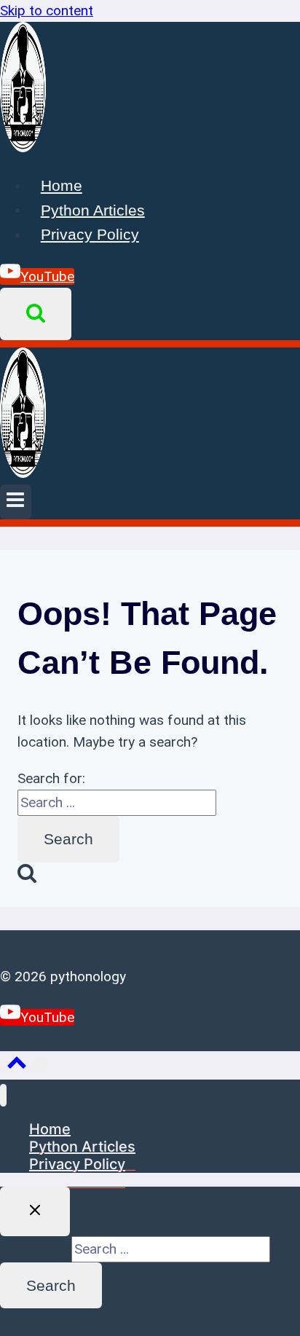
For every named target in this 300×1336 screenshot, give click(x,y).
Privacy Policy (90, 234)
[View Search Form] (35, 314)
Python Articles (93, 209)
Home (61, 185)
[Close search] (35, 1211)
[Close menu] (3, 1095)
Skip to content (46, 10)
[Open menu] (15, 501)
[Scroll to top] (16, 1066)
